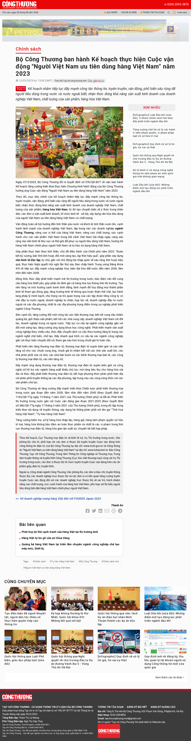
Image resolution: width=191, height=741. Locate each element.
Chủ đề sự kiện (129, 12)
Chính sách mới (111, 561)
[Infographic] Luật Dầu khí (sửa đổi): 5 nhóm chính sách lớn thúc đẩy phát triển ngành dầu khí (153, 118)
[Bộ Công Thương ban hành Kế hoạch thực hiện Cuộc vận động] (69, 142)
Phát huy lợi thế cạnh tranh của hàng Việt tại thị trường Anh (60, 531)
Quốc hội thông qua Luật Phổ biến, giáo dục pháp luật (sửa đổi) (24, 660)
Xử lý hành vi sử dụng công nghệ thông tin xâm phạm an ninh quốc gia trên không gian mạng (153, 173)
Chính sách (28, 49)
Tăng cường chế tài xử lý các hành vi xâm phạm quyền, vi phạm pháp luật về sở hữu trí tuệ (154, 132)
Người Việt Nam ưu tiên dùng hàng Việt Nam (47, 567)
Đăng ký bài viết (137, 707)
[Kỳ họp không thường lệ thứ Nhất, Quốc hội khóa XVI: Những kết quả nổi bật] (72, 600)
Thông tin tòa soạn (153, 12)
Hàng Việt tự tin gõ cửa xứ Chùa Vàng (46, 538)
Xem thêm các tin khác (168, 677)
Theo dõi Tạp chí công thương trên (70, 81)
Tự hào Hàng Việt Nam (62, 561)
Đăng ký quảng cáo (163, 707)
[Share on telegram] (120, 511)
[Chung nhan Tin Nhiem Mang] (109, 730)
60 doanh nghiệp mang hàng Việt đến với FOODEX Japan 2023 (60, 498)
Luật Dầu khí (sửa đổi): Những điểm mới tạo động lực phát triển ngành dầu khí (153, 188)
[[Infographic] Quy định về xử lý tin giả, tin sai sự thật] (119, 643)
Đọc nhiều (111, 12)
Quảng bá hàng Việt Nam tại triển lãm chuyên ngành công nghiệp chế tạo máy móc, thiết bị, (70, 546)
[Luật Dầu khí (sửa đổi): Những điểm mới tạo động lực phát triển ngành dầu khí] (165, 600)
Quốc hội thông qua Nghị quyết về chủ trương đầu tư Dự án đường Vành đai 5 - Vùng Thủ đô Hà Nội (153, 158)
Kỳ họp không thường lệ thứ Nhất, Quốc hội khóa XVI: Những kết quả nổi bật (70, 617)
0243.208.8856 (118, 714)
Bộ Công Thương (88, 561)
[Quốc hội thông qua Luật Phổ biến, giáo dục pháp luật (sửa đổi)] (25, 643)
